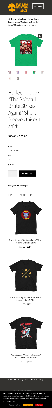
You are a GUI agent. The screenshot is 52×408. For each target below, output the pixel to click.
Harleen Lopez (33, 19)
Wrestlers (22, 19)
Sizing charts (24, 379)
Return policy (37, 379)
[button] (40, 36)
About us (12, 379)
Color (10, 146)
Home (13, 19)
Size (10, 155)
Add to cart (27, 173)
